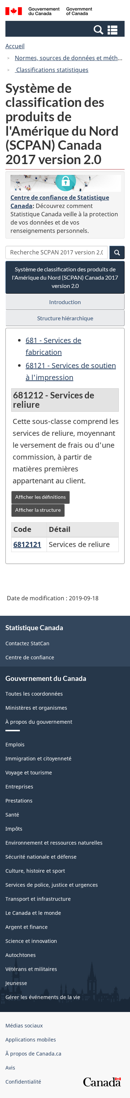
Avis (10, 1067)
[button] (66, 29)
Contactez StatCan (27, 643)
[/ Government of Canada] (48, 12)
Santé (12, 814)
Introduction (65, 301)
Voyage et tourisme (28, 772)
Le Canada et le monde (33, 912)
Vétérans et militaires (31, 969)
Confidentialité (23, 1081)
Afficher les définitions (40, 497)
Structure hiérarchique (65, 318)
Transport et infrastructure (38, 898)
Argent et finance (26, 926)
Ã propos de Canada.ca (33, 1053)
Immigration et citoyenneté (38, 758)
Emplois (15, 744)
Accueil (15, 46)
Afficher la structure (38, 510)
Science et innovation (31, 940)
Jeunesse (16, 983)
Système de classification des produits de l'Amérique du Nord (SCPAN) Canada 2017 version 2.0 (65, 277)
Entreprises (19, 786)
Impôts (13, 828)
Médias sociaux (24, 1025)
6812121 (27, 544)
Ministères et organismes (36, 707)
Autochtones (20, 955)
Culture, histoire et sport (35, 870)
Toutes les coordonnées (34, 693)
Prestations (18, 800)
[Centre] (65, 183)
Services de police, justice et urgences (51, 884)
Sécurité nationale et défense (41, 856)
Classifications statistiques (51, 70)
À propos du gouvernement (38, 721)
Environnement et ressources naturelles (54, 842)
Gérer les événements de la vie (42, 997)
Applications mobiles (30, 1039)
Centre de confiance (29, 657)
